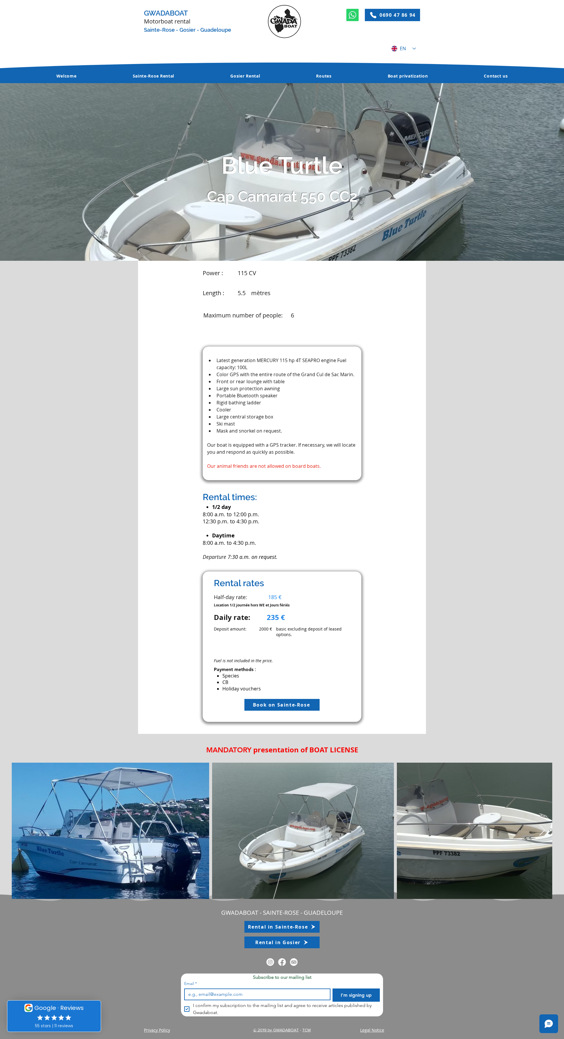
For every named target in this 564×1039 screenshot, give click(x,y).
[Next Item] (542, 830)
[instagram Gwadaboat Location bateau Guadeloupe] (270, 962)
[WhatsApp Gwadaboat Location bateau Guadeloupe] (352, 15)
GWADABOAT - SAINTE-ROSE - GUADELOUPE (282, 913)
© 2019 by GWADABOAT (276, 1030)
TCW (306, 1030)
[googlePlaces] (282, 962)
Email (190, 983)
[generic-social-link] (294, 962)
